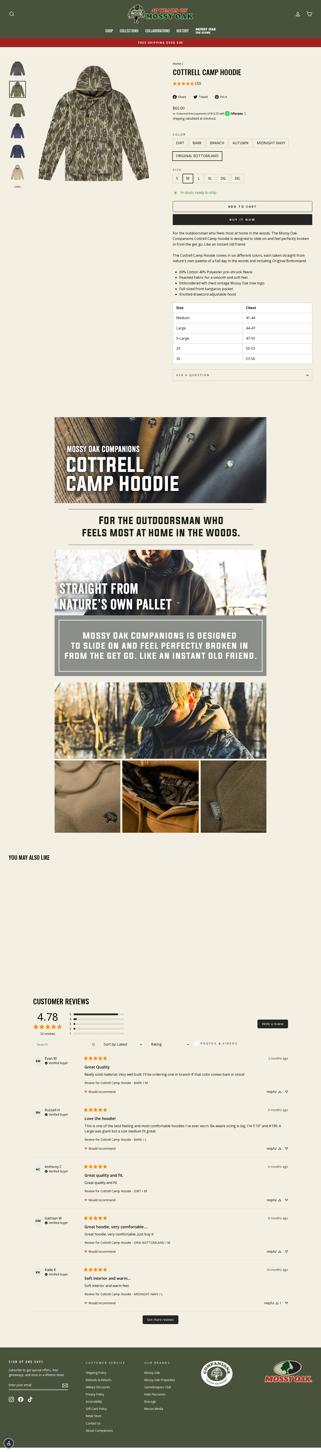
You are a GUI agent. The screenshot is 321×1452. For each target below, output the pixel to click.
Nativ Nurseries (155, 1394)
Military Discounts (98, 1387)
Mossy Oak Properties (159, 1380)
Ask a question (193, 375)
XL (210, 178)
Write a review (272, 1024)
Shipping (179, 118)
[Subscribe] (65, 1385)
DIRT (180, 143)
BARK (197, 143)
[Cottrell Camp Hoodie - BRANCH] (23, 965)
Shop (109, 30)
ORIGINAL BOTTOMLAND (197, 155)
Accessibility (94, 1401)
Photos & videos (219, 1043)
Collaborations (157, 30)
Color (179, 134)
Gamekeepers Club (157, 1387)
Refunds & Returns (99, 1380)
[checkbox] (218, 1043)
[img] (56, 1063)
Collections (129, 30)
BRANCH (217, 143)
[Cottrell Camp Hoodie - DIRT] (12, 965)
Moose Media (153, 1409)
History (182, 30)
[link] (187, 83)
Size (177, 170)
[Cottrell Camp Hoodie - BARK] (18, 965)
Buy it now (242, 220)
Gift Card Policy (96, 1409)
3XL (237, 178)
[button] (96, 1014)
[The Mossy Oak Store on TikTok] (30, 1399)
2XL (223, 178)
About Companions (99, 1430)
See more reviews (160, 1320)
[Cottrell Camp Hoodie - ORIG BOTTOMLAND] (41, 965)
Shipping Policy (96, 1373)
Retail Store (94, 1416)
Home (177, 64)
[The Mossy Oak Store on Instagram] (11, 1399)
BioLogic (150, 1401)
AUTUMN (241, 143)
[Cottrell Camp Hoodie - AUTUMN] (29, 965)
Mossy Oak (152, 1373)
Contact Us (93, 1423)
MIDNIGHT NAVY (271, 143)
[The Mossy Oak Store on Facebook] (20, 1399)
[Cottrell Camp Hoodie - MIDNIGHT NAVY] (35, 965)
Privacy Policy (95, 1394)
